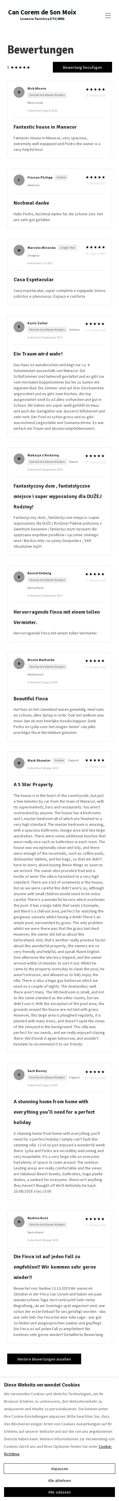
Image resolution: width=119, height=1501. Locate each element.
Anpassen (59, 1468)
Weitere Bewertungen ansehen (44, 1359)
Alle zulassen (59, 1492)
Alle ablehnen (59, 1480)
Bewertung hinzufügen (82, 67)
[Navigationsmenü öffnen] (108, 15)
